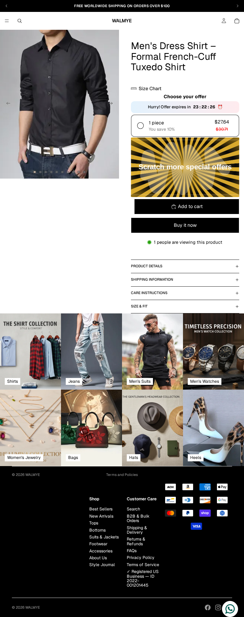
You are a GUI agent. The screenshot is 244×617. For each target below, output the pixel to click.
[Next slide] (112, 104)
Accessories (100, 550)
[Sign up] (83, 496)
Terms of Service (143, 564)
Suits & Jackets (104, 537)
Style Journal (102, 564)
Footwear (98, 543)
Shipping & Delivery (137, 530)
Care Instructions (149, 292)
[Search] (19, 20)
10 (84, 172)
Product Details (146, 266)
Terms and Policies (122, 474)
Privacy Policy (140, 557)
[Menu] (7, 21)
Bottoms (97, 529)
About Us (98, 557)
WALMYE (32, 474)
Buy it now (185, 225)
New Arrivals (101, 515)
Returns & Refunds (136, 541)
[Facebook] (207, 607)
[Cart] (236, 20)
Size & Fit (139, 306)
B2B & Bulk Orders (138, 518)
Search (133, 509)
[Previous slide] (6, 104)
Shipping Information (152, 279)
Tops (93, 523)
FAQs (132, 550)
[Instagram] (218, 607)
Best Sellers (100, 509)
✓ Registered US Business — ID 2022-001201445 (143, 578)
